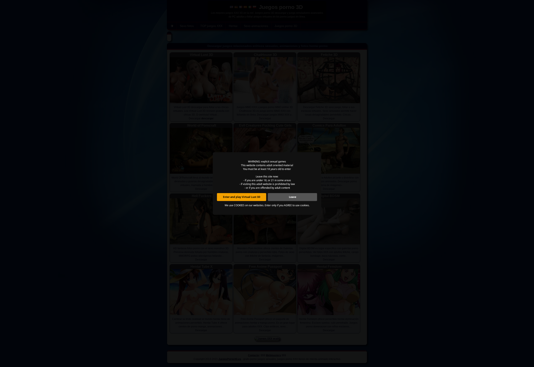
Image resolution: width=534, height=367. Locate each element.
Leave (292, 197)
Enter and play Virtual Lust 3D (241, 197)
